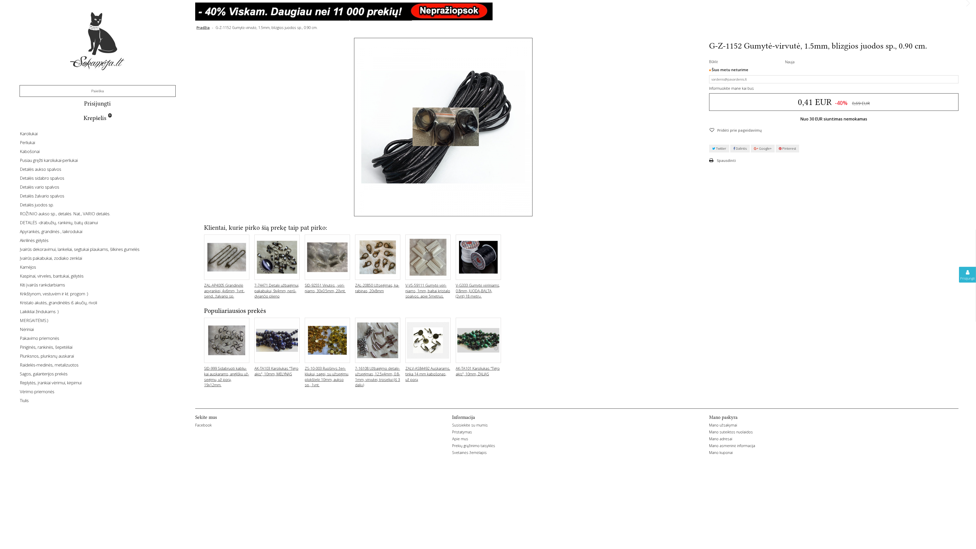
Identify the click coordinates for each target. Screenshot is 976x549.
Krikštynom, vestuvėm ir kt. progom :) (54, 294)
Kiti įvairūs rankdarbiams (42, 285)
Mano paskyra (723, 417)
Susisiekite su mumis (470, 425)
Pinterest (789, 148)
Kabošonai (30, 151)
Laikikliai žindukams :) (39, 311)
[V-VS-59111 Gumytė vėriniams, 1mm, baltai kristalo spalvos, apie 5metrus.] (428, 257)
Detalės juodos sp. (37, 205)
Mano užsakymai (723, 425)
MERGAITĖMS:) (34, 320)
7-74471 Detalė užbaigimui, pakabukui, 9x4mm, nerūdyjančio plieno (276, 291)
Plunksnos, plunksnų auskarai (47, 356)
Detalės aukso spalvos (40, 169)
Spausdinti (726, 160)
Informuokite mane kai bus (731, 88)
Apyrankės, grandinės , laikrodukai (51, 231)
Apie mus (460, 438)
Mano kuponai (721, 452)
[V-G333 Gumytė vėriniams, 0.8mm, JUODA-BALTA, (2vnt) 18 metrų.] (478, 257)
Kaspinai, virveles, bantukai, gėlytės (52, 276)
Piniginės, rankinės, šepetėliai (46, 347)
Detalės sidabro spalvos (42, 178)
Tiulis (24, 400)
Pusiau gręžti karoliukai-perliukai (49, 160)
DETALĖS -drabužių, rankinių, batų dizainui (59, 222)
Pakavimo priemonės (39, 338)
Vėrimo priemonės (37, 391)
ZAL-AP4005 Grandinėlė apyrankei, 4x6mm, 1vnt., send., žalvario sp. (224, 291)
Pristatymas (462, 432)
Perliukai (27, 142)
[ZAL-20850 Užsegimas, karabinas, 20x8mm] (377, 257)
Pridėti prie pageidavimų (739, 130)
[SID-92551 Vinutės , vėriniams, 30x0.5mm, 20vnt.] (327, 257)
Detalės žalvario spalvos (42, 196)
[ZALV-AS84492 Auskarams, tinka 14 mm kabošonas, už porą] (428, 340)
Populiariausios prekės (235, 310)
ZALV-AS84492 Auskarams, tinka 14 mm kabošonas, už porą (427, 374)
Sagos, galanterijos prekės (44, 374)
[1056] (580, 12)
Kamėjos (28, 267)
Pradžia (203, 27)
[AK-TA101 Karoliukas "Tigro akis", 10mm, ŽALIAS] (478, 340)
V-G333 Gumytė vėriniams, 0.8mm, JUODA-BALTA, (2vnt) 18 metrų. (478, 291)
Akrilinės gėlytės (34, 240)
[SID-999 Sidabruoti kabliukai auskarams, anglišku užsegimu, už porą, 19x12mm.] (226, 340)
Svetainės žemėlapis (469, 452)
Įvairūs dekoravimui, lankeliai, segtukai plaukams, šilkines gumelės (80, 249)
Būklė (713, 61)
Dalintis (741, 148)
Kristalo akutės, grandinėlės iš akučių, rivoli (58, 303)
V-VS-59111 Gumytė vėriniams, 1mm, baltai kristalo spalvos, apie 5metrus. (427, 291)
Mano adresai (720, 438)
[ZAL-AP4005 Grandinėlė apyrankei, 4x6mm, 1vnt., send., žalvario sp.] (226, 257)
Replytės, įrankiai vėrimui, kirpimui (51, 383)
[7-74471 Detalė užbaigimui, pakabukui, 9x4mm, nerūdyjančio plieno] (277, 257)
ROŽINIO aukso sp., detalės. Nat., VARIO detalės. (65, 214)
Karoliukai (29, 133)
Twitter (720, 148)
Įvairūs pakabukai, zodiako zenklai (51, 258)
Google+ (765, 148)
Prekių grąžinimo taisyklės (473, 445)
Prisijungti (97, 103)
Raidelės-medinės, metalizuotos (49, 365)
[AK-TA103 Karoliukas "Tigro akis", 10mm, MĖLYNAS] (277, 340)
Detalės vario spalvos (39, 187)
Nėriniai (27, 329)
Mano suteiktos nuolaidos (731, 432)
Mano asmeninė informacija (732, 445)
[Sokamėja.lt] (97, 40)
